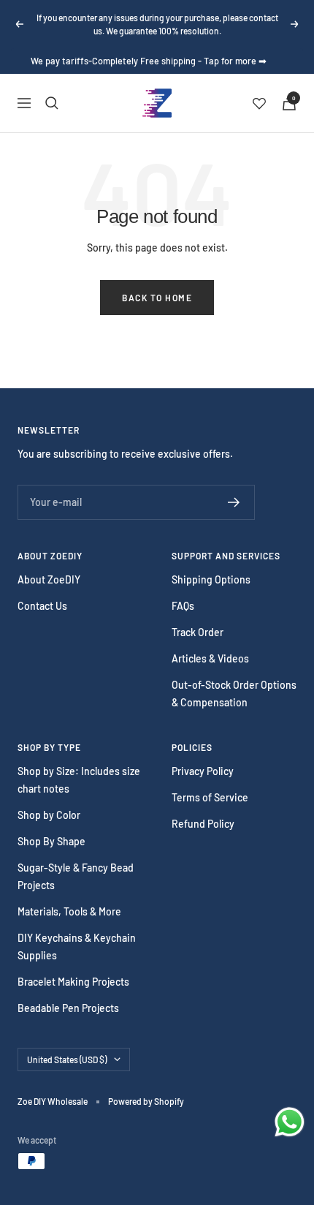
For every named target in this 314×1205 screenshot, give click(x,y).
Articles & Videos (210, 658)
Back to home (157, 297)
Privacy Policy (203, 771)
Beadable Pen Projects (68, 1008)
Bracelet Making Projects (73, 981)
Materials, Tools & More (69, 911)
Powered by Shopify (146, 1101)
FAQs (183, 606)
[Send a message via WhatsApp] (289, 1122)
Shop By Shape (51, 841)
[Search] (51, 103)
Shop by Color (49, 815)
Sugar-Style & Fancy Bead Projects (76, 876)
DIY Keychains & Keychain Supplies (77, 947)
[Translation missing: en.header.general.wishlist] (259, 103)
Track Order (197, 632)
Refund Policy (203, 823)
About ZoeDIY (49, 579)
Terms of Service (210, 797)
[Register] (234, 502)
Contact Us (42, 606)
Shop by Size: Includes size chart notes (79, 780)
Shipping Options (211, 579)
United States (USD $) (67, 1059)
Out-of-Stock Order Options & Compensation (234, 694)
